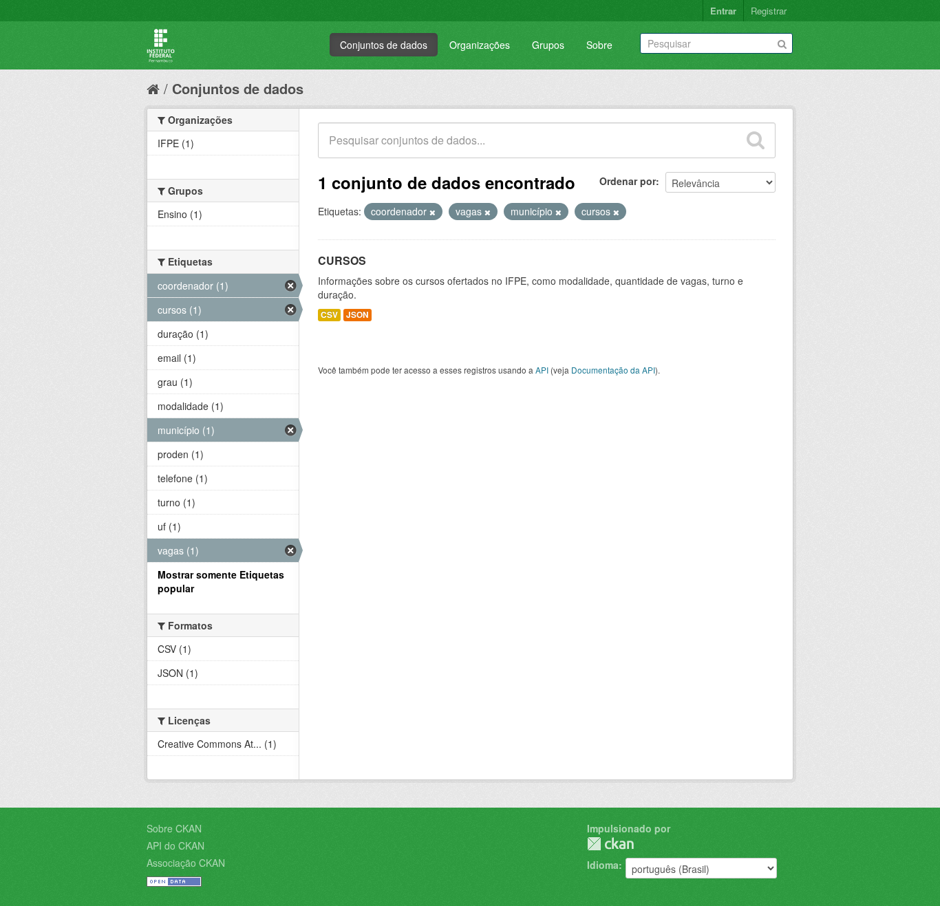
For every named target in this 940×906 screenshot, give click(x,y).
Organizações (479, 45)
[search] (755, 140)
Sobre (599, 45)
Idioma (603, 865)
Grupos (548, 45)
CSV (329, 315)
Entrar (723, 10)
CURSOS (342, 260)
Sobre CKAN (174, 828)
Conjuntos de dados (383, 45)
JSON (357, 315)
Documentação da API (613, 370)
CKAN (610, 844)
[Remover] (432, 211)
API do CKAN (175, 845)
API (541, 370)
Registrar (769, 10)
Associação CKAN (186, 863)
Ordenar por (627, 181)
